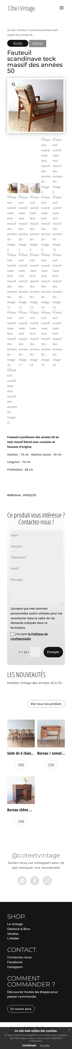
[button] (13, 84)
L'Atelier (13, 938)
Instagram (15, 967)
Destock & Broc (19, 929)
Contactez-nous (19, 957)
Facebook (14, 962)
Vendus (22, 30)
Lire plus (45, 1045)
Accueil (11, 30)
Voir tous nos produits (46, 704)
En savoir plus (20, 1009)
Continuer (29, 1045)
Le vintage (15, 924)
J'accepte (29, 636)
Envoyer (53, 652)
